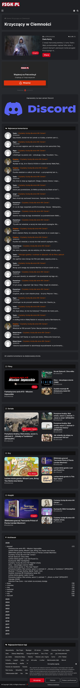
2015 (7, 631)
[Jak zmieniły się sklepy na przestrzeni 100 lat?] (46, 437)
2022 (7, 609)
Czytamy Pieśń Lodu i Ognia (60, 650)
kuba (22, 660)
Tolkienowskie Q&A (12, 673)
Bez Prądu (19, 650)
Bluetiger (29, 650)
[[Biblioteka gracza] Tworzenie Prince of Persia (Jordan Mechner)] (46, 460)
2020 (7, 615)
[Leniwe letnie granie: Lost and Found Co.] (46, 470)
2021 (7, 612)
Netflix (22, 663)
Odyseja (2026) (14, 579)
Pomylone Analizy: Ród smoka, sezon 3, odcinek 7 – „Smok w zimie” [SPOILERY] (64, 416)
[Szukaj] (78, 10)
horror (53, 657)
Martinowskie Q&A (53, 660)
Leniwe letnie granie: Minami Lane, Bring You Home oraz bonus (31, 550)
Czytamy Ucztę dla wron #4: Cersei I (32, 133)
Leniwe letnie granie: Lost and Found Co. (63, 469)
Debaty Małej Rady (18, 653)
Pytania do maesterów (13, 667)
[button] (76, 664)
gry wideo (9, 657)
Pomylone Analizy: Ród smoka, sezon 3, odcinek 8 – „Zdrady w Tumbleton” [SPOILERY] (21, 436)
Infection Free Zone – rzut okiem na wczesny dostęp (27, 581)
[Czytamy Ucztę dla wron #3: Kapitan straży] (46, 520)
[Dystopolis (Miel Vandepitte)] (46, 511)
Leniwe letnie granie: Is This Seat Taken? (23, 567)
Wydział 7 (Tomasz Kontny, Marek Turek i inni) (25, 571)
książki (16, 660)
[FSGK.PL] (10, 4)
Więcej (46, 55)
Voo (21, 673)
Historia (30, 657)
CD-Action (37, 650)
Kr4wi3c (8, 660)
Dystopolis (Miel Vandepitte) (64, 509)
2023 (7, 605)
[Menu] (2, 10)
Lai (45, 36)
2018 (7, 621)
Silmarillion (19, 670)
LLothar (42, 660)
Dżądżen (16, 159)
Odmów (52, 680)
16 (70, 36)
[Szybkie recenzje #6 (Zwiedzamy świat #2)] (46, 391)
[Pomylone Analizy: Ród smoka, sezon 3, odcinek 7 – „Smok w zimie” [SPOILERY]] (46, 416)
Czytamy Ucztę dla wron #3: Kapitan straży (24, 563)
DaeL (7, 653)
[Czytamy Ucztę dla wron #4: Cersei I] (46, 503)
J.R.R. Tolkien (62, 657)
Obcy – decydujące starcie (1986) (20, 565)
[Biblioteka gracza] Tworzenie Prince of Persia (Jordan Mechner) (63, 460)
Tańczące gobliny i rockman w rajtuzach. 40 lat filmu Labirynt (41, 254)
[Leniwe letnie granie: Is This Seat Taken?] (46, 479)
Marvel (64, 660)
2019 (7, 618)
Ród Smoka (9, 670)
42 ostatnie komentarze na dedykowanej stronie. (22, 356)
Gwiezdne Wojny (20, 657)
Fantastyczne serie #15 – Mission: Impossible (24, 548)
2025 (7, 599)
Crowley (46, 650)
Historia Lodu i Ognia (42, 657)
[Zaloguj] (74, 10)
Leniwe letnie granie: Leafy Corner (21, 575)
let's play (34, 660)
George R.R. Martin (32, 653)
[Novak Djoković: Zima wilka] (46, 374)
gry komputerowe (61, 653)
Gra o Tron (44, 653)
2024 (7, 602)
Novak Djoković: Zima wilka (64, 371)
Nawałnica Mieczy (11, 663)
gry (52, 653)
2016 (7, 627)
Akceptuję (37, 680)
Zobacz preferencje (69, 680)
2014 (7, 634)
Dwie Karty (47, 39)
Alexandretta (10, 650)
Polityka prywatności (53, 684)
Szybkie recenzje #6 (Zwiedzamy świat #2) (24, 573)
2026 (7, 543)
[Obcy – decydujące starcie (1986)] (46, 382)
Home (8, 18)
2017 (7, 624)
